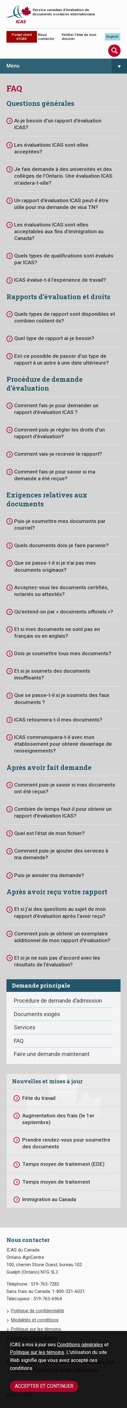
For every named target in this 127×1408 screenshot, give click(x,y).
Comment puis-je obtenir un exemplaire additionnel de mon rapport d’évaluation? (62, 936)
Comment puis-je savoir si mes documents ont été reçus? (64, 788)
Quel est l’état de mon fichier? (49, 833)
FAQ (18, 1041)
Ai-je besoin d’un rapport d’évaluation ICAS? (57, 124)
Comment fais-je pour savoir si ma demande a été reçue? (54, 475)
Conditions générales (80, 1345)
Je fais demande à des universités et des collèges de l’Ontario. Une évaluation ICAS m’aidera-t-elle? (63, 176)
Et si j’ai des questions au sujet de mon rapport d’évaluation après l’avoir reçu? (60, 912)
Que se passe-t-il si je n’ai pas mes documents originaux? (55, 566)
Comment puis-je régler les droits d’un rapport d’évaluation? (59, 433)
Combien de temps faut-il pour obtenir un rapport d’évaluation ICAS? (63, 812)
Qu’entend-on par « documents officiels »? (63, 612)
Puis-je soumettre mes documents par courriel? (59, 524)
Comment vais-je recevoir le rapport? (58, 454)
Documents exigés (37, 1014)
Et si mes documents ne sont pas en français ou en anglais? (57, 632)
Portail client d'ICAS (22, 37)
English (112, 37)
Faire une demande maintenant (51, 1054)
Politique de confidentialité (37, 1310)
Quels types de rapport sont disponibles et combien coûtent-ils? (64, 317)
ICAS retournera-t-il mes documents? (58, 720)
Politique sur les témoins (37, 1352)
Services (24, 1027)
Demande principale (41, 985)
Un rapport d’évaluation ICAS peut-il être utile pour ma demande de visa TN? (61, 203)
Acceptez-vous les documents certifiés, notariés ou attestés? (61, 590)
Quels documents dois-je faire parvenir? (61, 545)
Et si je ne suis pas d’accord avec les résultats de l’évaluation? (57, 961)
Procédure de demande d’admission (58, 1000)
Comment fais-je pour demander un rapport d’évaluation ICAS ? (56, 408)
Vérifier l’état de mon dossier (79, 37)
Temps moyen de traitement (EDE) (63, 1164)
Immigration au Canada (49, 1199)
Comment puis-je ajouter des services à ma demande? (61, 854)
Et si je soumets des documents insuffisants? (52, 674)
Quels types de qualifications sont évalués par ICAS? (63, 259)
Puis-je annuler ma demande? (49, 875)
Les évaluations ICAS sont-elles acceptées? (51, 148)
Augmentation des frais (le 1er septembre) (58, 1118)
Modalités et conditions (35, 1320)
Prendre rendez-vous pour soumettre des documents (66, 1143)
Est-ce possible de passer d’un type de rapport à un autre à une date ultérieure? (61, 359)
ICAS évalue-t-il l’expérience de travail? (60, 280)
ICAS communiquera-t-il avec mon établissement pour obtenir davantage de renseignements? (63, 744)
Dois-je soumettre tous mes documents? (62, 653)
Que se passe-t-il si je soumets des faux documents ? (61, 698)
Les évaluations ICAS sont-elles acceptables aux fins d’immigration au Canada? (59, 231)
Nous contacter (46, 37)
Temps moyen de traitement (56, 1182)
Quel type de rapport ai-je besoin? (54, 338)
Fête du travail (38, 1098)
